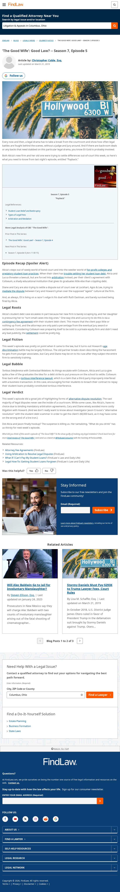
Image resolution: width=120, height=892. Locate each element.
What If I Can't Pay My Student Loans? (26, 457)
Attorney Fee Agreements (19, 450)
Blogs (16, 40)
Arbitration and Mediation (19, 218)
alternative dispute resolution (85, 398)
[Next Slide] (80, 641)
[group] (60, 597)
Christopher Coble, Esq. (47, 60)
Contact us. (14, 782)
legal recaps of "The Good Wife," (21, 438)
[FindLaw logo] (17, 4)
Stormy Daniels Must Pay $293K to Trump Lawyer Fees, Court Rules (89, 588)
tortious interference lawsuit (37, 378)
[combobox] (46, 695)
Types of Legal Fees (17, 215)
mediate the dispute (13, 291)
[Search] (114, 4)
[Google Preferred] (56, 819)
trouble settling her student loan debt (85, 273)
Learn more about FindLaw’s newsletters (77, 523)
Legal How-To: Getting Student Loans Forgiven (30, 461)
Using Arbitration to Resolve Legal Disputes (29, 454)
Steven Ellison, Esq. (23, 595)
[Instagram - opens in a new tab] (35, 819)
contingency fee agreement (17, 321)
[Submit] (100, 801)
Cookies (42, 884)
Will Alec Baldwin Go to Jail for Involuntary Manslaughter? (28, 587)
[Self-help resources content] (114, 848)
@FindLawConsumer (64, 438)
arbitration (58, 277)
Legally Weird (29, 40)
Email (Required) (70, 504)
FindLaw (5, 40)
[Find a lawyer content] (114, 839)
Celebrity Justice (46, 40)
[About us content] (114, 829)
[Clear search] (81, 695)
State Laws (15, 731)
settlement (32, 333)
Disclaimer (29, 884)
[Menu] (4, 4)
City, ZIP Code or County (21, 688)
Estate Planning (17, 721)
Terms (5, 884)
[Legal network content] (114, 867)
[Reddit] (45, 819)
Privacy (16, 884)
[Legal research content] (114, 858)
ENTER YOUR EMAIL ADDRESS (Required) (22, 795)
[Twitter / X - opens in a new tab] (25, 819)
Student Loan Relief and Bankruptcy (24, 211)
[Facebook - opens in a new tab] (5, 819)
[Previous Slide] (40, 641)
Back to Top (61, 748)
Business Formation (20, 726)
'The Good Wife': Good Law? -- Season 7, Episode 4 (30, 240)
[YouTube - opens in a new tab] (15, 819)
